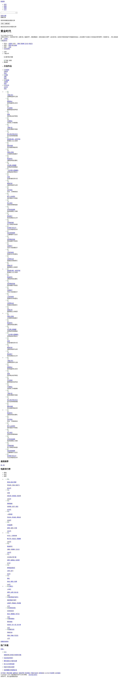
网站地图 (9, 673)
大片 (5, 9)
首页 (5, 4)
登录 (2, 23)
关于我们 (3, 673)
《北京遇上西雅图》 (13, 170)
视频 (5, 8)
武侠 (8, 177)
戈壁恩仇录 (10, 259)
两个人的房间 (11, 196)
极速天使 (9, 183)
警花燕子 (9, 216)
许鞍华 (10, 43)
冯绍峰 (22, 43)
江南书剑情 (10, 252)
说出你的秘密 (11, 232)
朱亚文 (31, 43)
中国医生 (9, 121)
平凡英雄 (9, 108)
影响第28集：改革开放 (13, 139)
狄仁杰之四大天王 (12, 134)
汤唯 (18, 43)
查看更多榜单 (4, 641)
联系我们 (27, 673)
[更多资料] (7, 48)
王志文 (26, 43)
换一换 (3, 465)
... (5, 38)
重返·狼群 (10, 145)
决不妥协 (9, 190)
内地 (9, 47)
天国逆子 (9, 246)
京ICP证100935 (33, 674)
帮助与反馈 (34, 673)
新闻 (5, 6)
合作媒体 (57, 673)
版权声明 (21, 673)
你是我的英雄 (11, 239)
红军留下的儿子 (11, 227)
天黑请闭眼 (10, 222)
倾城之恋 (9, 265)
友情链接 (41, 673)
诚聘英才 (15, 673)
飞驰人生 (9, 127)
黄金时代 (9, 158)
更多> (2, 649)
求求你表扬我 (11, 209)
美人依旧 (9, 203)
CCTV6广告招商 (49, 673)
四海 (8, 114)
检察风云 (9, 101)
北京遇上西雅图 (11, 165)
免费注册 (7, 23)
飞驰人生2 (10, 94)
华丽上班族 (10, 152)
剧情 (15, 45)
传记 (12, 45)
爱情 (9, 45)
